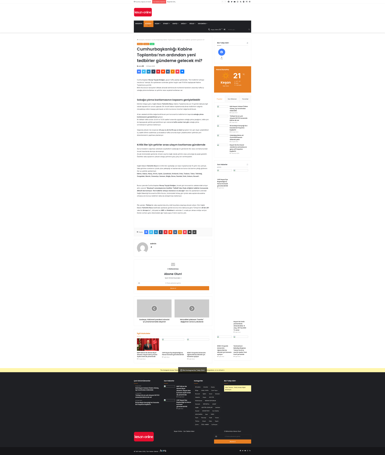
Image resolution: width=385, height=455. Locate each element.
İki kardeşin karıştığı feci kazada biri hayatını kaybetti (238, 128)
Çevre (197, 424)
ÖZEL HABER (205, 424)
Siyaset (166, 23)
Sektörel (217, 407)
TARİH (212, 414)
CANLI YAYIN (204, 390)
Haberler (146, 44)
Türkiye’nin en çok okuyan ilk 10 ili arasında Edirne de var (238, 118)
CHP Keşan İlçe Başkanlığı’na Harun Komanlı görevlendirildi (173, 354)
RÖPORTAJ (206, 404)
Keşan (157, 23)
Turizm (217, 417)
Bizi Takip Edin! (230, 381)
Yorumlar (245, 99)
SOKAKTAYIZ (206, 411)
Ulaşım (204, 421)
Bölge (192, 23)
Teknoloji (203, 417)
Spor (206, 414)
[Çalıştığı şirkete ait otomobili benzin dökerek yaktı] (222, 138)
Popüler (219, 99)
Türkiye (197, 421)
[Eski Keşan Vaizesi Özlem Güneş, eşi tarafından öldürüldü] (222, 109)
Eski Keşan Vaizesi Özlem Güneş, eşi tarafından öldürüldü (239, 108)
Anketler (205, 387)
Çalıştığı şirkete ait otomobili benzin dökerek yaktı (237, 137)
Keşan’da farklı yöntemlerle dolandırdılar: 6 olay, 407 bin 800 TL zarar (188, 2)
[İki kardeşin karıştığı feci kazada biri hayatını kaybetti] (222, 128)
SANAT (214, 404)
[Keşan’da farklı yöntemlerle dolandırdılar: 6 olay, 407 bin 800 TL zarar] (241, 244)
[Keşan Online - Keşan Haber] (143, 12)
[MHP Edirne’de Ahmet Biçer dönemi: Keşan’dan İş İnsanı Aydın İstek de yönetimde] (148, 344)
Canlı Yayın (214, 390)
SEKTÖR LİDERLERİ (206, 407)
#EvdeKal (198, 387)
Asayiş (174, 23)
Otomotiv (197, 404)
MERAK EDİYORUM (210, 400)
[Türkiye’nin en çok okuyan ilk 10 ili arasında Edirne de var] (222, 119)
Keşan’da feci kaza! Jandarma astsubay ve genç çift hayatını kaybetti (238, 148)
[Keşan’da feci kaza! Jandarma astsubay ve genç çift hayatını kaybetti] (222, 147)
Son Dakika (202, 23)
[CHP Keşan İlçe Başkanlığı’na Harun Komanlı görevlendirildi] (173, 344)
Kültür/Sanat (198, 400)
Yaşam (216, 421)
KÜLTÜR (211, 397)
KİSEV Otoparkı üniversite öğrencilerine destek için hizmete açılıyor (196, 354)
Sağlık (183, 23)
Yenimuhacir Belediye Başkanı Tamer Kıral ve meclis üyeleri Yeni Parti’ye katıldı (240, 350)
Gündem (148, 23)
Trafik (210, 417)
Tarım (196, 417)
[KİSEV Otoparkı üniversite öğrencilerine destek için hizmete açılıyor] (198, 344)
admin (140, 66)
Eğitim (204, 394)
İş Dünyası (214, 424)
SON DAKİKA (198, 414)
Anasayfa (138, 23)
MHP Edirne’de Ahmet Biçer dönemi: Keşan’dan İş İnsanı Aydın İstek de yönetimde (147, 354)
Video (210, 421)
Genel (210, 394)
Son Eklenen (232, 99)
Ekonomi (197, 394)
